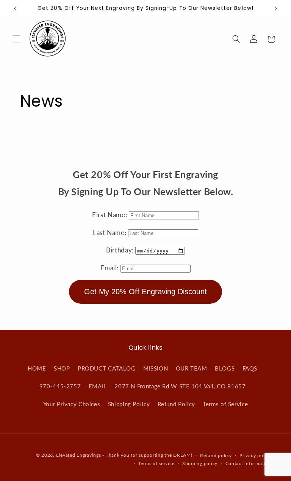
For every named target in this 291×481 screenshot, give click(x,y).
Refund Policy (176, 404)
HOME (37, 368)
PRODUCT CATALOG (106, 368)
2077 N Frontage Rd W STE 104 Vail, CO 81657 (180, 386)
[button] (16, 39)
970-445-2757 (60, 386)
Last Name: (110, 233)
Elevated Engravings (78, 455)
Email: (110, 268)
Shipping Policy (129, 404)
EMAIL (98, 386)
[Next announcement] (276, 8)
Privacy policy (255, 455)
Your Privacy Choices (71, 404)
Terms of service (156, 463)
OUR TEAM (191, 368)
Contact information (248, 463)
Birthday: (120, 250)
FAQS (250, 368)
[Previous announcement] (15, 8)
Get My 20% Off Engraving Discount (145, 291)
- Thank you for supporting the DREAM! (147, 455)
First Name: (110, 215)
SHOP (62, 368)
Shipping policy (199, 463)
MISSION (155, 368)
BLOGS (225, 368)
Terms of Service (225, 404)
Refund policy (216, 455)
